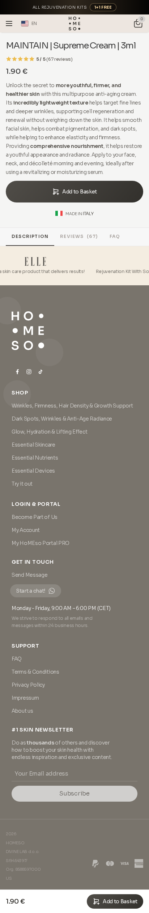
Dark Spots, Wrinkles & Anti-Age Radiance (62, 418)
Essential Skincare (33, 444)
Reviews (79, 236)
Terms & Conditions (35, 672)
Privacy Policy (28, 685)
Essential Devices (33, 471)
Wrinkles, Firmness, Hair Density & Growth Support (72, 405)
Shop (20, 392)
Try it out (22, 484)
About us (22, 711)
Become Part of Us (35, 517)
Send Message (29, 575)
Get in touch (33, 562)
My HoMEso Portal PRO (40, 543)
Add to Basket (79, 191)
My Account (26, 530)
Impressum (25, 698)
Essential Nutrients (35, 458)
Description (30, 236)
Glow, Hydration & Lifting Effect (49, 431)
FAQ (115, 236)
